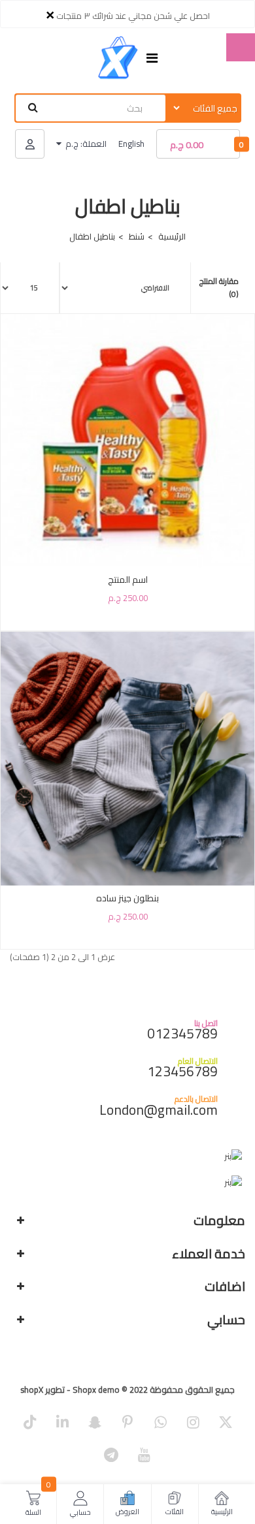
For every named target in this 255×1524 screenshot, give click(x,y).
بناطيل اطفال (92, 236)
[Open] (152, 59)
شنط (136, 236)
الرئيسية (172, 236)
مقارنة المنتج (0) (219, 288)
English (131, 143)
